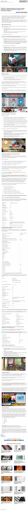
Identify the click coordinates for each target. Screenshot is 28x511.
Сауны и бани (4, 1)
